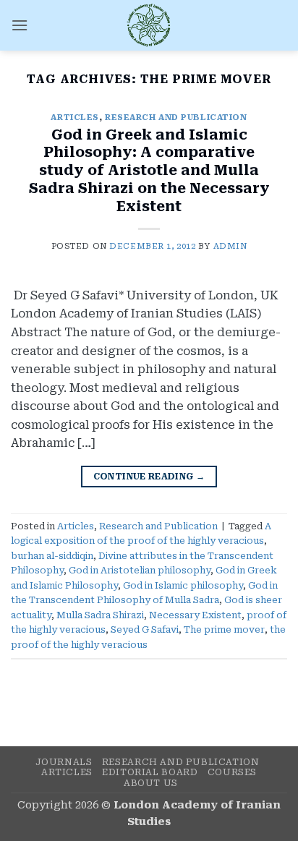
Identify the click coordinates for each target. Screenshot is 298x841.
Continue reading (149, 476)
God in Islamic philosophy (183, 585)
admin (230, 246)
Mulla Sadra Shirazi (100, 615)
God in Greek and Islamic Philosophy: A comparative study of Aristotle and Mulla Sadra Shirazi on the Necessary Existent (149, 171)
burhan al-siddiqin (52, 555)
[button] (19, 25)
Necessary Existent (195, 615)
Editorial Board (149, 772)
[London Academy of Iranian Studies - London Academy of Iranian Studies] (149, 25)
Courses (232, 772)
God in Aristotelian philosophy (139, 570)
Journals (64, 762)
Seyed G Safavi (145, 629)
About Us (151, 783)
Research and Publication (176, 117)
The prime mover (224, 629)
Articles (74, 117)
